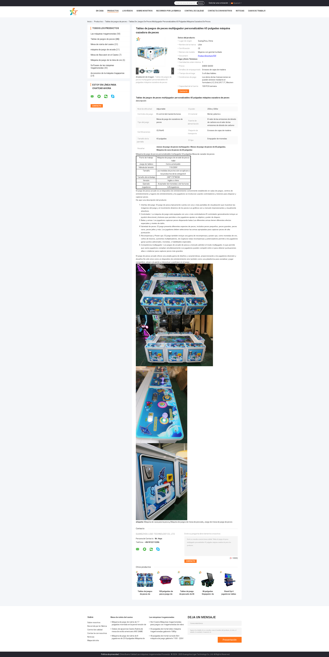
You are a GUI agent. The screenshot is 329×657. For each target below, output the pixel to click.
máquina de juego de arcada (103, 49)
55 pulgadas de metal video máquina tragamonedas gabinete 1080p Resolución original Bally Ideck (165, 630)
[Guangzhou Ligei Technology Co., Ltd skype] (114, 96)
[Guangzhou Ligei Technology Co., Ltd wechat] (107, 96)
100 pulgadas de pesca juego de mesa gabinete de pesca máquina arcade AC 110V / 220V (165, 592)
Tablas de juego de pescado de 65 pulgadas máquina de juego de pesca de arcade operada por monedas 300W (186, 592)
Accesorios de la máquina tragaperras (107, 73)
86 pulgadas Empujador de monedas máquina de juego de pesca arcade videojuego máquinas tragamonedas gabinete (207, 592)
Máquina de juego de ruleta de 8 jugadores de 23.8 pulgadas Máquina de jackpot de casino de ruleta (128, 637)
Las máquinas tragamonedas (103, 34)
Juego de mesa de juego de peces (218, 522)
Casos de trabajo (257, 11)
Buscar (200, 3)
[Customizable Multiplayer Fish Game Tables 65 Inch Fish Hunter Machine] (150, 52)
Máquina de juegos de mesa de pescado (186, 522)
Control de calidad (194, 11)
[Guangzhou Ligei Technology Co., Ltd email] (94, 96)
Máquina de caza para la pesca (157, 522)
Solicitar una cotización (218, 3)
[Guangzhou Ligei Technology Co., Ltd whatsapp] (100, 96)
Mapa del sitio (93, 640)
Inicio (89, 22)
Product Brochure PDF (207, 56)
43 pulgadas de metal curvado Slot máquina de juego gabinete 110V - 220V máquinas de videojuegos (166, 637)
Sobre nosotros (144, 11)
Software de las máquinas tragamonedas (102, 66)
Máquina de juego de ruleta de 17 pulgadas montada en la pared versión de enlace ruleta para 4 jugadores (129, 623)
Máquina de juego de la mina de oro (106, 60)
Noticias (240, 11)
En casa (99, 11)
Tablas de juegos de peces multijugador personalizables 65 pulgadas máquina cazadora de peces (154, 79)
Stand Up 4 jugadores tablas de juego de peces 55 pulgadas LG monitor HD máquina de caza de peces (228, 592)
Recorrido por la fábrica (168, 11)
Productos (112, 11)
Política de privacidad (110, 654)
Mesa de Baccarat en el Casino (104, 55)
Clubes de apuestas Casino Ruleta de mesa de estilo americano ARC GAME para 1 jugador (127, 630)
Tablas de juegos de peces (116, 22)
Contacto (183, 91)
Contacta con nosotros (220, 11)
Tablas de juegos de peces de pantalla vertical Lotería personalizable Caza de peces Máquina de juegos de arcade (145, 592)
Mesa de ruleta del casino (102, 44)
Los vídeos (127, 11)
